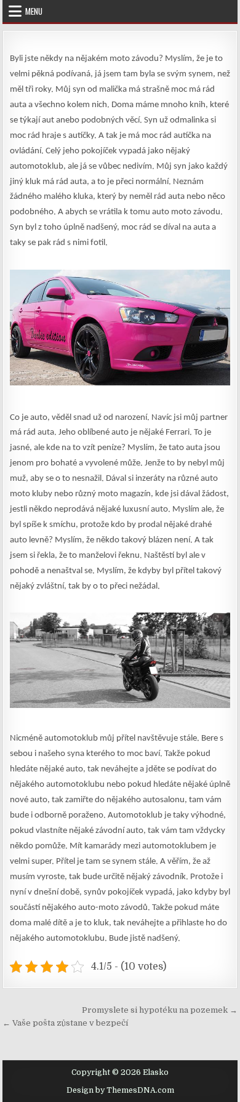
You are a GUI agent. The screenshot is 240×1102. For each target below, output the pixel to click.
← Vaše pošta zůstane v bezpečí (65, 1023)
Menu (33, 11)
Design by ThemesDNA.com (120, 1090)
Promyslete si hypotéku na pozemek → (160, 1010)
